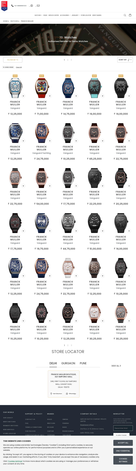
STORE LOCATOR (9, 433)
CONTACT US (30, 419)
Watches (14, 21)
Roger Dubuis (68, 431)
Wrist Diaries (96, 15)
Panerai (65, 423)
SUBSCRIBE (121, 435)
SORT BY (123, 60)
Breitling (51, 423)
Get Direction (57, 394)
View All (115, 365)
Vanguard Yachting (41, 153)
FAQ (26, 423)
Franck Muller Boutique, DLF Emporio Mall (63, 375)
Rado (64, 427)
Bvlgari (50, 427)
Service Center (53, 15)
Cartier (50, 431)
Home (5, 21)
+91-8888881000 (20, 6)
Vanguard (15, 108)
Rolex (45, 15)
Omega (65, 419)
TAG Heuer (66, 435)
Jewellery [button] (75, 15)
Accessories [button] (64, 15)
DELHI (53, 363)
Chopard (51, 435)
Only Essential (123, 451)
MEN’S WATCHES (9, 422)
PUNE (83, 363)
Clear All (19, 67)
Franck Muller (15, 103)
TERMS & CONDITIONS (33, 427)
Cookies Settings (123, 460)
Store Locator (86, 15)
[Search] (125, 15)
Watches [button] (38, 15)
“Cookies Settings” (15, 461)
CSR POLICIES (30, 431)
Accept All (123, 442)
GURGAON (68, 363)
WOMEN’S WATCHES (10, 426)
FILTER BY (11, 60)
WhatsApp (72, 394)
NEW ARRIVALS (8, 429)
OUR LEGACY (8, 418)
